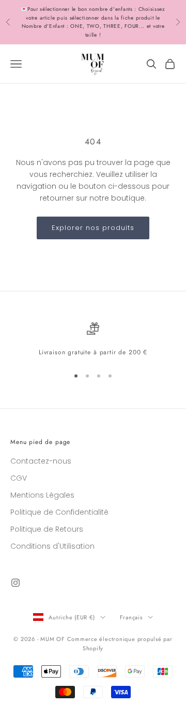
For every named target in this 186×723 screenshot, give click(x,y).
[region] (93, 339)
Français (131, 617)
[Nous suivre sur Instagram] (15, 583)
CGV (18, 478)
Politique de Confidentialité (59, 512)
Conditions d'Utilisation (52, 546)
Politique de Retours (46, 529)
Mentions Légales (42, 495)
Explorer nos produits (93, 228)
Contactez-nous (40, 461)
